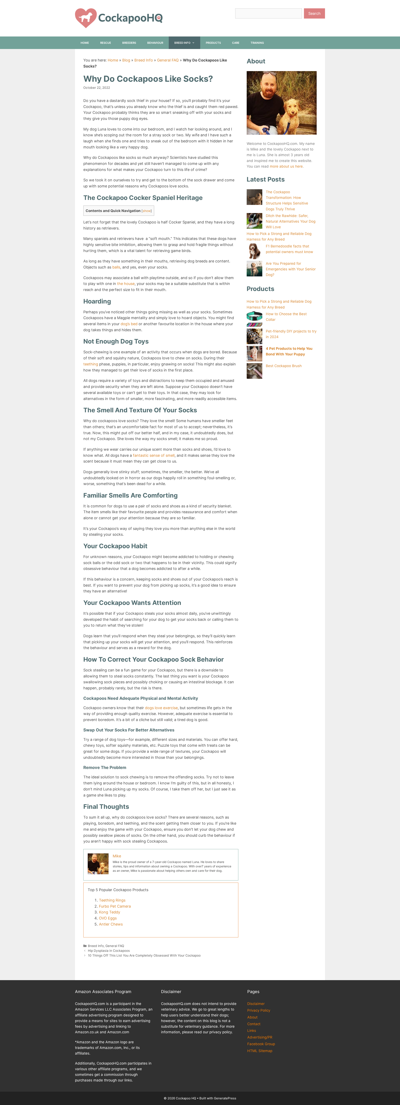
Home (85, 42)
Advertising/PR (259, 1037)
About (252, 1017)
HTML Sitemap (259, 1051)
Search (314, 13)
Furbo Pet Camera (115, 906)
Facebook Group (261, 1044)
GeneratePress (225, 1098)
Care (235, 42)
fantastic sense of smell (154, 455)
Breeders (129, 42)
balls (116, 267)
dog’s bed (129, 324)
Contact (253, 1024)
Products (213, 42)
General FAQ (168, 60)
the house (126, 283)
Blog (126, 60)
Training (257, 42)
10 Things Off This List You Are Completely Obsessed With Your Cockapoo (144, 955)
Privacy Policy (258, 1010)
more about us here (286, 166)
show (147, 211)
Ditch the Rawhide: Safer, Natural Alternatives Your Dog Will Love (290, 221)
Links (251, 1030)
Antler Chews (111, 924)
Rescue (105, 42)
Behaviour (155, 42)
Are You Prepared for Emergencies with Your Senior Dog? (291, 269)
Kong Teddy (109, 912)
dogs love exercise (161, 708)
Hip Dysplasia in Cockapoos (109, 951)
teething (90, 364)
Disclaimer (256, 1004)
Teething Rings (112, 900)
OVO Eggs (108, 918)
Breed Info (182, 42)
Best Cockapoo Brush (284, 366)
